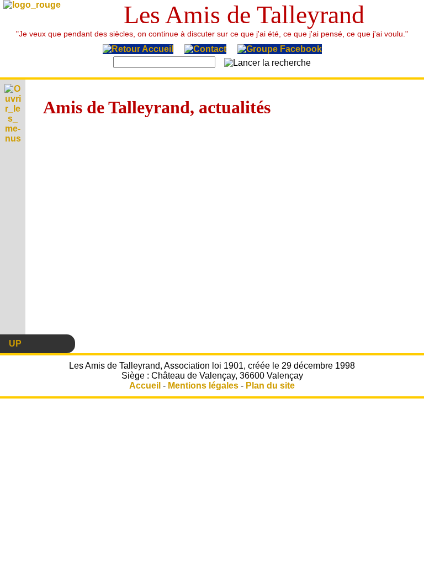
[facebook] (279, 51)
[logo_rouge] (32, 7)
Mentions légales (203, 385)
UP (15, 343)
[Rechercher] (267, 63)
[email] (205, 51)
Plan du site (270, 385)
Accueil (145, 385)
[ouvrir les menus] (12, 140)
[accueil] (138, 51)
